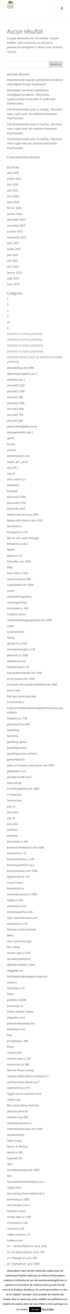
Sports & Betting (17, 1146)
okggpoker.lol (15, 970)
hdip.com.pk (14, 783)
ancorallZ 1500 (15, 391)
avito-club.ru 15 (16, 479)
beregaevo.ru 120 (17, 532)
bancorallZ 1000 (16, 497)
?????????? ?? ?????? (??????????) (25, 346)
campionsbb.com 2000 (20, 585)
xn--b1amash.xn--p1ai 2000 (23, 1264)
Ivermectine (14, 800)
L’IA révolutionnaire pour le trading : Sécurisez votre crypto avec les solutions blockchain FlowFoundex (34, 114)
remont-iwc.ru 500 (18, 1064)
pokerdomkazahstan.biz (21, 1023)
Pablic (10, 994)
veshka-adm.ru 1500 (19, 1217)
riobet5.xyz (13, 1099)
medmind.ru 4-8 (16, 906)
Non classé (13, 947)
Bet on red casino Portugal (23, 538)
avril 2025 (13, 266)
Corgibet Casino (16, 614)
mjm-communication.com (22, 918)
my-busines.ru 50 (17, 924)
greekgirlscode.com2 (19, 777)
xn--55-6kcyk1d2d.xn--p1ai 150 (25, 1252)
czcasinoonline (16, 632)
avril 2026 (13, 196)
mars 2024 (13, 284)
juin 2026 (12, 184)
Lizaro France (15, 882)
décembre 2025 (16, 219)
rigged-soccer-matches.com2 (24, 1094)
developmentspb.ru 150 (21, 649)
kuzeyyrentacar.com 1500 (22, 871)
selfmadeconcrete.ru (19, 1123)
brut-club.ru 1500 (17, 573)
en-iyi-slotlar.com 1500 (21, 679)
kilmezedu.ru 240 (17, 841)
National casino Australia (21, 929)
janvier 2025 (14, 272)
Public (10, 1047)
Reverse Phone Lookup (20, 1070)
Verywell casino (16, 1211)
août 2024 (13, 278)
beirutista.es (14, 526)
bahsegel (12, 491)
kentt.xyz (12, 835)
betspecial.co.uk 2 (17, 544)
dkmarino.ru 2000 (17, 655)
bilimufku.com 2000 (19, 561)
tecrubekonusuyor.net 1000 (23, 1170)
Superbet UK (14, 1158)
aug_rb (11, 473)
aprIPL (11, 438)
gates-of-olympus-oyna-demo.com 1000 (30, 765)
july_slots (12, 824)
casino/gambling (17, 602)
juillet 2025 (14, 249)
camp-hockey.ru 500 (19, 579)
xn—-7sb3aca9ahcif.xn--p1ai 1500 (27, 1246)
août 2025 (13, 243)
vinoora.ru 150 (15, 1228)
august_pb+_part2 (17, 462)
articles (11, 450)
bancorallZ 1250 (16, 503)
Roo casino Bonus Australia (23, 1105)
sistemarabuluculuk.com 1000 (24, 1129)
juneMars (12, 830)
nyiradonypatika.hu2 (19, 959)
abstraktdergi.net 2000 (20, 368)
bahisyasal (13, 485)
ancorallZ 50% (15, 409)
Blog (9, 567)
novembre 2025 (16, 225)
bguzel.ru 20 (14, 555)
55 (8, 322)
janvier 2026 (14, 214)
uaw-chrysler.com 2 (18, 1205)
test (9, 1176)
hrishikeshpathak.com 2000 (23, 788)
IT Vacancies (14, 794)
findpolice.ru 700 (17, 718)
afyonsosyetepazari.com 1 (22, 374)
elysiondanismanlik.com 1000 (24, 673)
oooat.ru (12, 982)
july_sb (11, 818)
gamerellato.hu (16, 759)
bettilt (10, 549)
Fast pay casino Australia (21, 696)
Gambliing (13, 730)
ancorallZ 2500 (15, 403)
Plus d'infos (48, 1309)
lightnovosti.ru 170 (18, 877)
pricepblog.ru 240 (17, 1041)
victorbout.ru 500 (17, 1223)
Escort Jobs (13, 690)
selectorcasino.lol (17, 1111)
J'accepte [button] (35, 1309)
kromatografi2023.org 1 (21, 865)
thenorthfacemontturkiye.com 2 (26, 1182)
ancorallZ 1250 (15, 385)
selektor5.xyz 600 (17, 1117)
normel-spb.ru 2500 (18, 953)
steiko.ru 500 (14, 1152)
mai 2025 (12, 261)
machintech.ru (15, 888)
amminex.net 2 (16, 379)
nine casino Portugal (19, 941)
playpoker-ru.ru (16, 1017)
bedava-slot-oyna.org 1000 (22, 514)
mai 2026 (12, 190)
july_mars (12, 812)
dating (10, 638)
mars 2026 (13, 202)
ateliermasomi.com (18, 456)
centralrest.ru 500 (17, 608)
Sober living (14, 1141)
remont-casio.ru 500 (19, 1058)
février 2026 (14, 208)
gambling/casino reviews (22, 753)
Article (11, 444)
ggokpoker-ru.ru (16, 771)
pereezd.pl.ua (15, 1006)
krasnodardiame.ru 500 (20, 859)
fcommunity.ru (15, 702)
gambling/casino (17, 748)
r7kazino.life (14, 1052)
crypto (10, 626)
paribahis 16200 (16, 1000)
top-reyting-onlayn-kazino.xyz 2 (26, 1193)
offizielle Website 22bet (21, 965)
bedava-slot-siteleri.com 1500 (24, 520)
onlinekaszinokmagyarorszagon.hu (27, 976)
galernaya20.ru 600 (18, 724)
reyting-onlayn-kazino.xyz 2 (23, 1082)
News (10, 935)
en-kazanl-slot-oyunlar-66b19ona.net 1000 (32, 684)
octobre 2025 (15, 231)
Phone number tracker (20, 1011)
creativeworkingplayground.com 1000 (29, 620)
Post (9, 1035)
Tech (9, 1164)
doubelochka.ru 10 (18, 667)
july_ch (11, 806)
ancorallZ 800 (15, 421)
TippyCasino (14, 1187)
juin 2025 (12, 255)
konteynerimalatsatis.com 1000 (25, 847)
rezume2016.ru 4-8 (18, 1088)
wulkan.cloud (15, 1240)
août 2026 (13, 173)
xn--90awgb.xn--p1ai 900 (22, 1258)
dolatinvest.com (16, 661)
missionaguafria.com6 (20, 912)
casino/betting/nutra (19, 596)
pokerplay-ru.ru (16, 1029)
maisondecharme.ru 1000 (22, 894)
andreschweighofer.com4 (22, 426)
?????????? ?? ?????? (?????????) (24, 334)
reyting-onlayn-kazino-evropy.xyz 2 (28, 1076)
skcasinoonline (15, 1135)
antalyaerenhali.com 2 (20, 432)
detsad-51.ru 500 (17, 643)
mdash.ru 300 (15, 900)
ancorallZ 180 (15, 397)
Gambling (12, 736)
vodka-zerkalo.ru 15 (18, 1234)
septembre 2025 (16, 237)
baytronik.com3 (16, 508)
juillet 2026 (14, 179)
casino (10, 591)
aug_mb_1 (13, 467)
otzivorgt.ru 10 (16, 988)
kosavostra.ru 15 (16, 853)
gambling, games (17, 742)
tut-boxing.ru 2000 (18, 1199)
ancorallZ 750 (15, 415)
